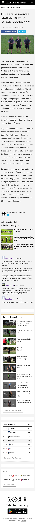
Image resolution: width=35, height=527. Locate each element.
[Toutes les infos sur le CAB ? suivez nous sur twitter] (14, 499)
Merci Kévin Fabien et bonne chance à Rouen (24, 401)
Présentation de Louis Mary (23, 366)
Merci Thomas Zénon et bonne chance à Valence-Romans (24, 385)
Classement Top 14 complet (12, 458)
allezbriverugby (5, 7)
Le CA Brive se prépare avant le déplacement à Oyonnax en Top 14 (24, 246)
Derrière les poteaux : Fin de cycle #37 (23, 230)
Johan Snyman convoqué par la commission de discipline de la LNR (24, 238)
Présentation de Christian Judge (22, 358)
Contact (23, 521)
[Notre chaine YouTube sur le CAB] (25, 499)
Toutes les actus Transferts (12, 411)
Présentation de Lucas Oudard (24, 349)
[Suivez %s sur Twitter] (8, 215)
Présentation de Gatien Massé (24, 340)
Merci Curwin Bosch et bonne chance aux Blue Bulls (24, 376)
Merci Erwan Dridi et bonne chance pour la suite (23, 394)
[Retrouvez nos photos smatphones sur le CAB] (20, 499)
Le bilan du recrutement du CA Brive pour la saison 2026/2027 (24, 324)
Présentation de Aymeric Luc (24, 331)
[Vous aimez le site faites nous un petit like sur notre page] (9, 499)
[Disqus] (17, 279)
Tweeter (23, 31)
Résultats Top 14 (9, 484)
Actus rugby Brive (15, 7)
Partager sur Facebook (10, 31)
